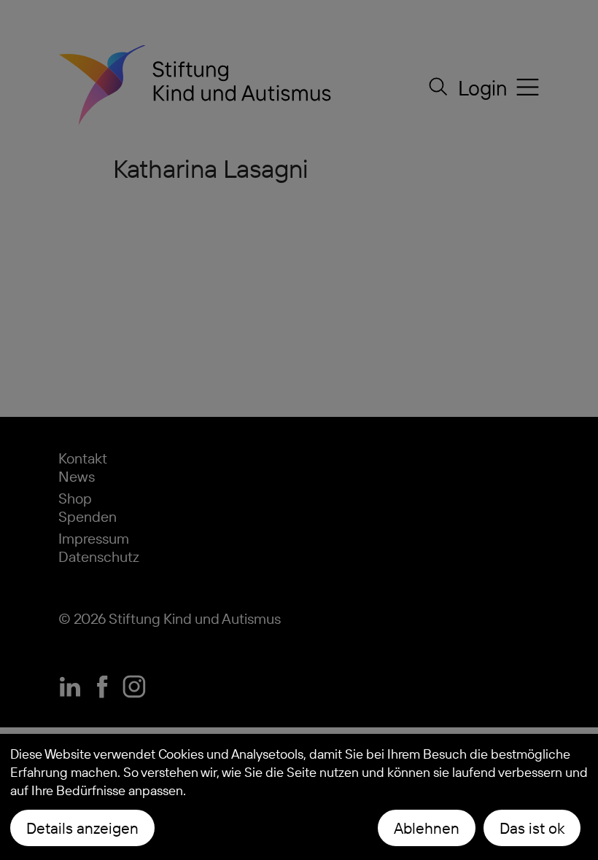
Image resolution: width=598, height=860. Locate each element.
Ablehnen (426, 827)
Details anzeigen (82, 827)
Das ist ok (532, 827)
